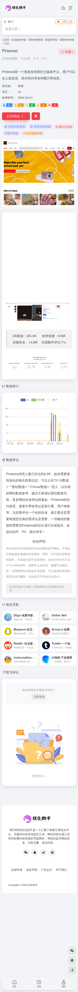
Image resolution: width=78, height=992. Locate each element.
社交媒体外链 (19, 39)
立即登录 (39, 697)
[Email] (52, 852)
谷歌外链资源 (35, 39)
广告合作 (46, 870)
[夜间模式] (72, 970)
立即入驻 (67, 21)
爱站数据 (18, 486)
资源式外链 (51, 39)
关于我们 (61, 870)
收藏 (69, 51)
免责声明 (31, 870)
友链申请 (16, 870)
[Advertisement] (39, 258)
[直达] (35, 617)
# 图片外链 (11, 133)
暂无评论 (12, 672)
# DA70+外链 (64, 127)
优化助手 (33, 884)
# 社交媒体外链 (33, 133)
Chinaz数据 (38, 486)
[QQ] (34, 852)
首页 (6, 39)
